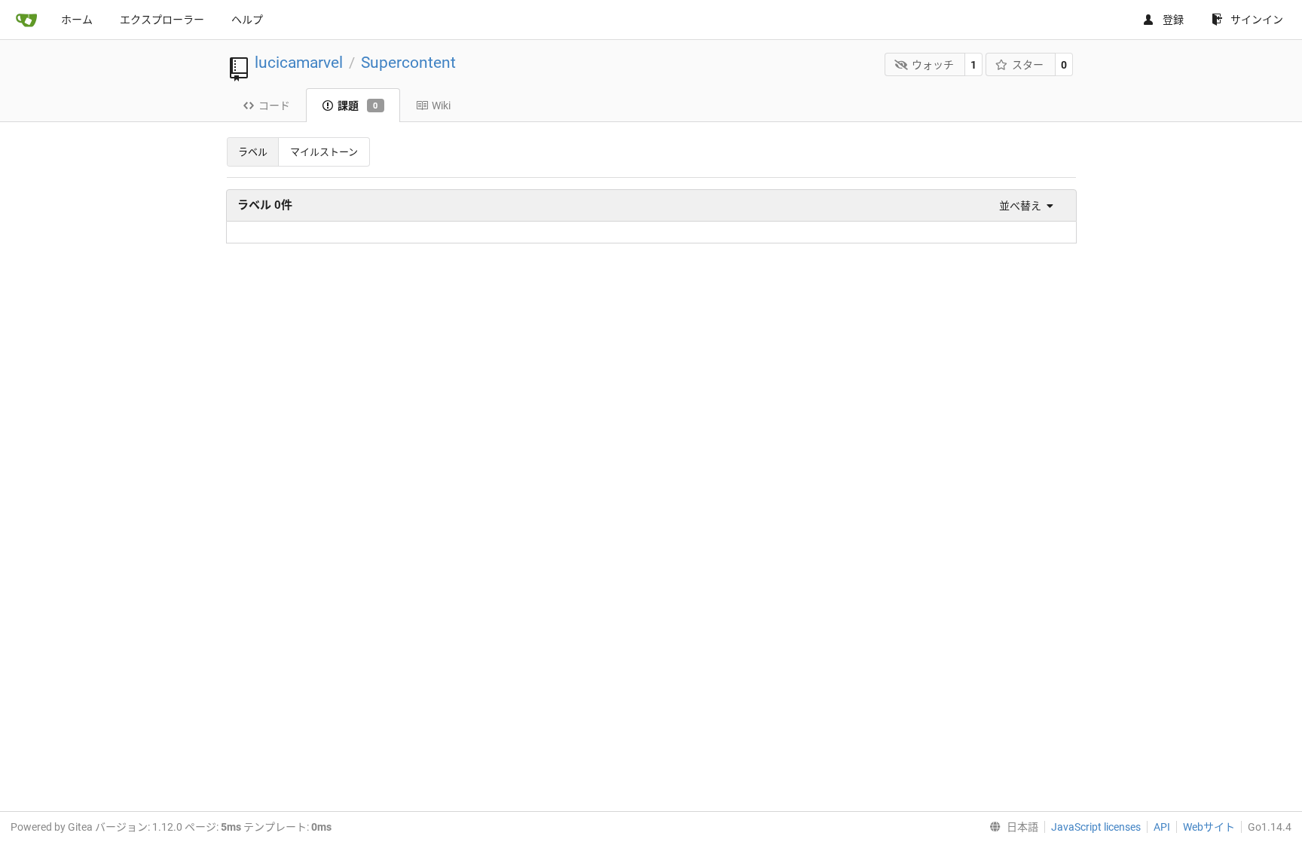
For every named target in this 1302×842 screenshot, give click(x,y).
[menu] (1022, 205)
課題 (358, 106)
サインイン (1256, 20)
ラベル (252, 152)
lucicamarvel (299, 63)
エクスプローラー (162, 20)
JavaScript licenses (1096, 827)
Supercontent (408, 63)
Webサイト (1209, 827)
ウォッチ (933, 65)
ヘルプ (247, 20)
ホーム (77, 20)
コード (274, 106)
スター (1028, 65)
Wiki (441, 106)
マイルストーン (324, 152)
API (1162, 827)
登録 (1173, 20)
